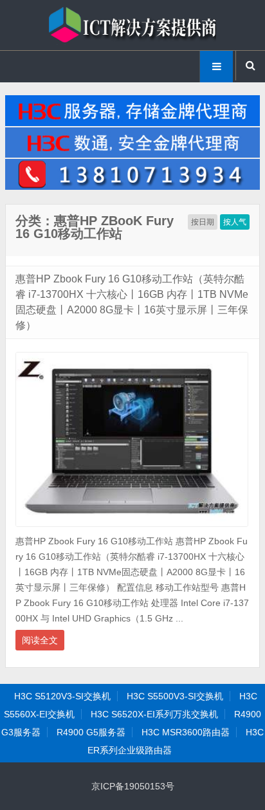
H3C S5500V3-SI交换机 (175, 696)
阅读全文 (40, 640)
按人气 (234, 221)
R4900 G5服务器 (91, 732)
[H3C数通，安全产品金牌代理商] (132, 154)
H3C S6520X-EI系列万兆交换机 (154, 714)
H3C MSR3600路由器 (186, 732)
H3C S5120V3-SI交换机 (62, 696)
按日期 (202, 221)
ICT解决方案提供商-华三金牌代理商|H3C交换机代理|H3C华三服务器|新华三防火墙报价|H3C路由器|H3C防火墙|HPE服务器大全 (132, 25)
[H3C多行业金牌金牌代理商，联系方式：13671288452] (132, 186)
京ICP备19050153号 (132, 786)
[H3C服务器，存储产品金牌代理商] (132, 123)
